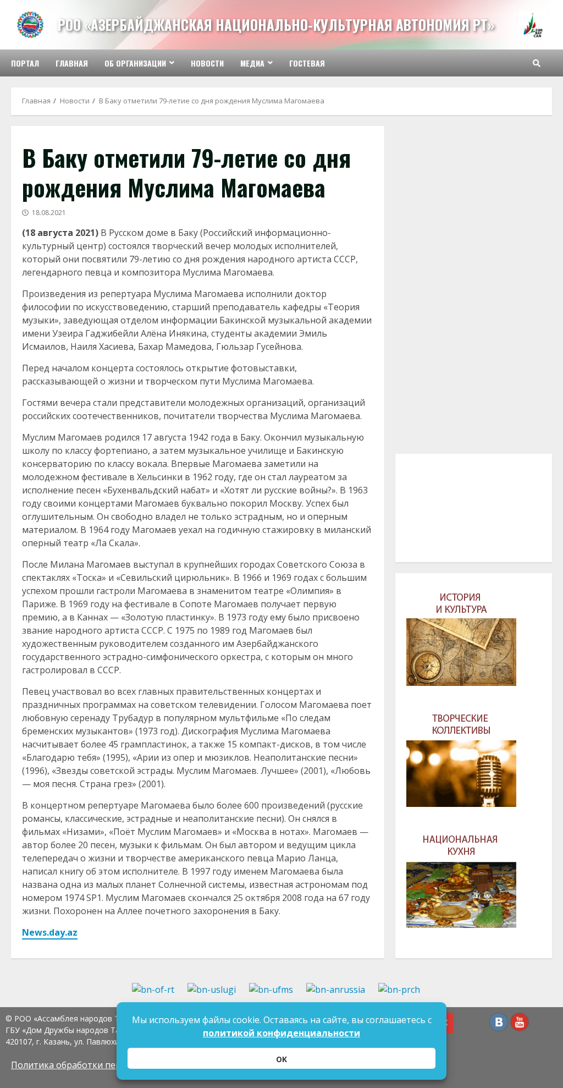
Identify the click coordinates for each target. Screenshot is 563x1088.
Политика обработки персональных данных (106, 1065)
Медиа (252, 63)
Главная (72, 63)
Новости (207, 63)
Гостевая (307, 63)
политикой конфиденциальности (281, 1033)
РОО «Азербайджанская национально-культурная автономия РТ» (276, 24)
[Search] (536, 63)
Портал (25, 63)
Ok (281, 1059)
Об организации (135, 63)
